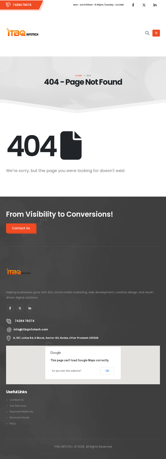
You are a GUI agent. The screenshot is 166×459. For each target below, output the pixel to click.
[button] (147, 33)
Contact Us (21, 228)
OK (107, 370)
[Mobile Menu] (156, 33)
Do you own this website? (66, 370)
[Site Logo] (22, 33)
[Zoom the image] (18, 262)
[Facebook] (133, 5)
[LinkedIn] (155, 5)
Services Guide (19, 417)
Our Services (18, 405)
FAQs (13, 423)
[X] (144, 5)
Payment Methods (21, 411)
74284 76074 (22, 5)
